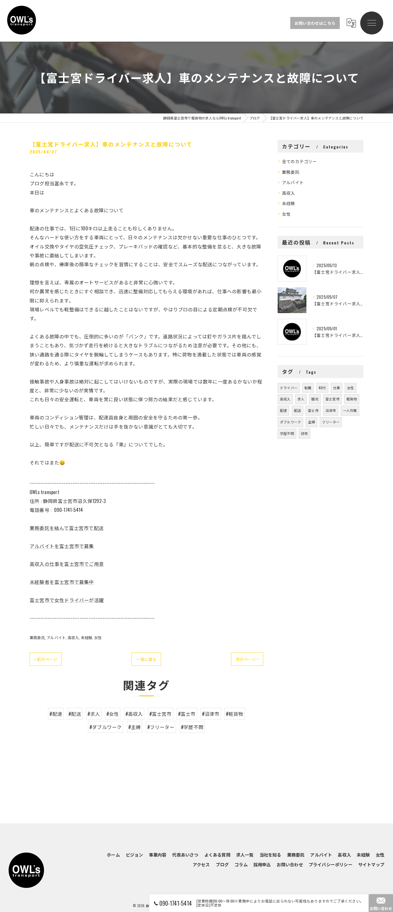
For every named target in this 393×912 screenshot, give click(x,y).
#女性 (112, 713)
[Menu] (371, 22)
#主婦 (134, 726)
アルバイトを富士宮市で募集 (62, 545)
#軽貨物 (234, 713)
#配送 (74, 713)
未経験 (86, 637)
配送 (297, 410)
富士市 (313, 410)
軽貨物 (351, 398)
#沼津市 (211, 713)
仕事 (336, 387)
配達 (283, 410)
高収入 (73, 637)
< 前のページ (45, 659)
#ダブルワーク (105, 726)
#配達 (55, 713)
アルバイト (56, 637)
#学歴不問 (192, 726)
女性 (98, 637)
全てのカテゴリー (299, 161)
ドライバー (288, 387)
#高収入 (134, 713)
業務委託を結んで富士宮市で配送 (67, 527)
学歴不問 (287, 433)
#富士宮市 (160, 713)
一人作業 (350, 410)
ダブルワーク (290, 421)
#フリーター (161, 726)
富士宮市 (332, 398)
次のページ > (247, 659)
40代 (322, 387)
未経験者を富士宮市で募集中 (62, 581)
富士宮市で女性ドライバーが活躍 (67, 599)
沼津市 (330, 410)
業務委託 (37, 637)
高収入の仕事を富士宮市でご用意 (67, 563)
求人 (300, 398)
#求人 (93, 713)
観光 (314, 398)
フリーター (330, 421)
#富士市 (187, 713)
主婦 (311, 421)
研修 (304, 433)
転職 (307, 387)
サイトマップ (371, 864)
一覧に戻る (146, 659)
